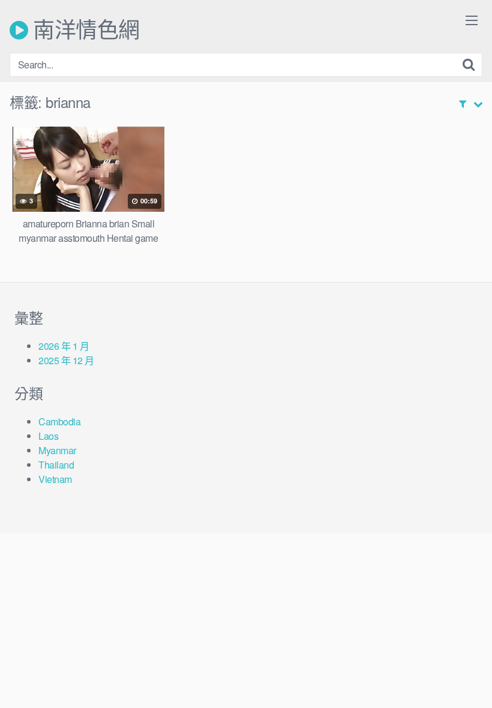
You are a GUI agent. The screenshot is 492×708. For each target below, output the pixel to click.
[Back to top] (459, 669)
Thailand (56, 465)
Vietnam (55, 479)
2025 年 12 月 (66, 360)
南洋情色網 (84, 30)
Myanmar (57, 450)
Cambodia (59, 421)
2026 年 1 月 (63, 346)
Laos (48, 436)
